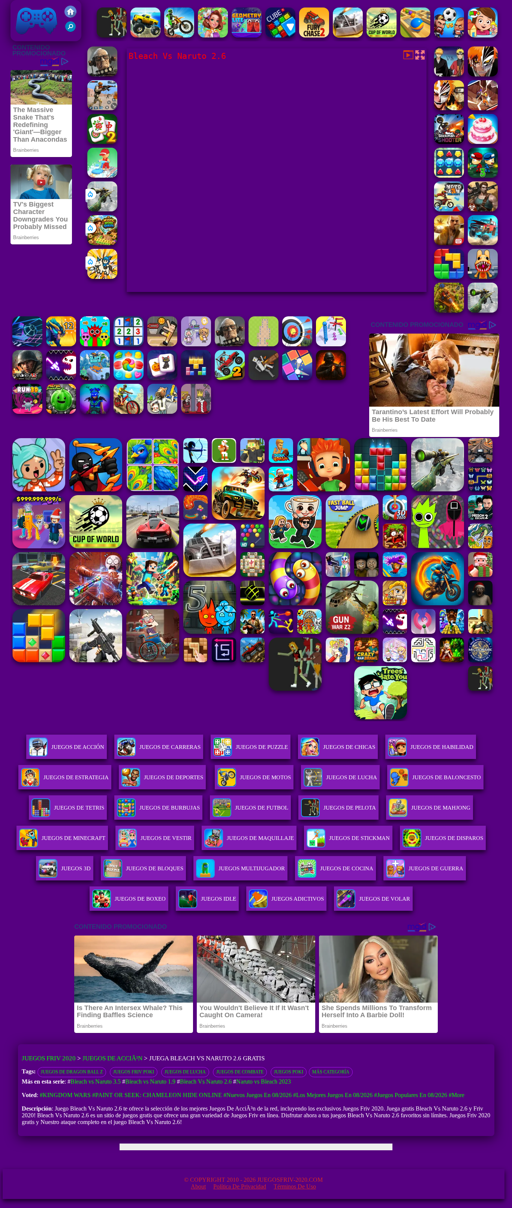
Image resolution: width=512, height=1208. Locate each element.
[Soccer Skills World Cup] (382, 35)
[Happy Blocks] (196, 378)
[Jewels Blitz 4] (449, 175)
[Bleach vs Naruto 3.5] (449, 108)
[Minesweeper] (129, 344)
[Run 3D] (27, 412)
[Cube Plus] (280, 35)
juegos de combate (239, 1072)
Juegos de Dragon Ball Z (72, 1072)
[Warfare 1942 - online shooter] (27, 378)
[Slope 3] (27, 344)
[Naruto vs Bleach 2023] (483, 108)
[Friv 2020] (70, 15)
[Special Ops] (102, 108)
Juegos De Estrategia (76, 777)
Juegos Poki (288, 1072)
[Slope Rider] (95, 378)
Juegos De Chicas (349, 747)
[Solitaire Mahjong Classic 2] (102, 142)
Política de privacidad (239, 1186)
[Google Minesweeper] (263, 344)
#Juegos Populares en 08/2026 (410, 1095)
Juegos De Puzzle (262, 747)
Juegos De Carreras (170, 747)
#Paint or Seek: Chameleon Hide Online (157, 1095)
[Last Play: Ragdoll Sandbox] (102, 74)
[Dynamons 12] (61, 344)
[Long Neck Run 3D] (331, 344)
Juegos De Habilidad (441, 747)
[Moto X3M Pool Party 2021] (449, 209)
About (198, 1186)
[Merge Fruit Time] (61, 412)
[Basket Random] (162, 344)
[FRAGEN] (331, 378)
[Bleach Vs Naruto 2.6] (483, 74)
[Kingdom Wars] (102, 277)
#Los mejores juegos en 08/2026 (333, 1095)
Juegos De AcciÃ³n (112, 1058)
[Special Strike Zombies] (483, 209)
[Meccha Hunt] (112, 35)
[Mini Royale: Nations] (95, 412)
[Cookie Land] (129, 378)
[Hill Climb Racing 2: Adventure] (230, 378)
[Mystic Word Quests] (102, 243)
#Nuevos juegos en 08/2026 (257, 1095)
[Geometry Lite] (247, 35)
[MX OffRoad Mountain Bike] (129, 412)
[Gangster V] (449, 243)
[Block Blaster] (449, 277)
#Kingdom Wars (65, 1095)
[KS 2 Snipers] (102, 209)
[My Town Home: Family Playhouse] (483, 35)
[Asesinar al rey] (196, 412)
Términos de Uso (295, 1186)
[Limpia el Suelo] (102, 175)
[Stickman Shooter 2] (449, 142)
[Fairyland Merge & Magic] (213, 35)
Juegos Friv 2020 (49, 1058)
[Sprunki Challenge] (95, 344)
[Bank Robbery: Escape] (162, 412)
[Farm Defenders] (449, 310)
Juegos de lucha (185, 1072)
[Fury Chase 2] (314, 35)
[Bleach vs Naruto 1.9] (449, 74)
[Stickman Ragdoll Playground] (263, 378)
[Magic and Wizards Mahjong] (162, 378)
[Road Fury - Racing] (483, 243)
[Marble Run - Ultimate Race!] (415, 35)
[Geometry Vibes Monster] (61, 378)
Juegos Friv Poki (133, 1072)
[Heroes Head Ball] (449, 35)
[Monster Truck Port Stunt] (145, 35)
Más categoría (330, 1072)
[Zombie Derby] (348, 35)
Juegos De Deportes (173, 777)
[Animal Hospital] (483, 277)
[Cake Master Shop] (483, 142)
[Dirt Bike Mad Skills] (179, 35)
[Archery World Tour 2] (297, 344)
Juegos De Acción (77, 747)
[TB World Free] (196, 344)
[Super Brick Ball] (297, 378)
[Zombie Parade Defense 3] (483, 175)
